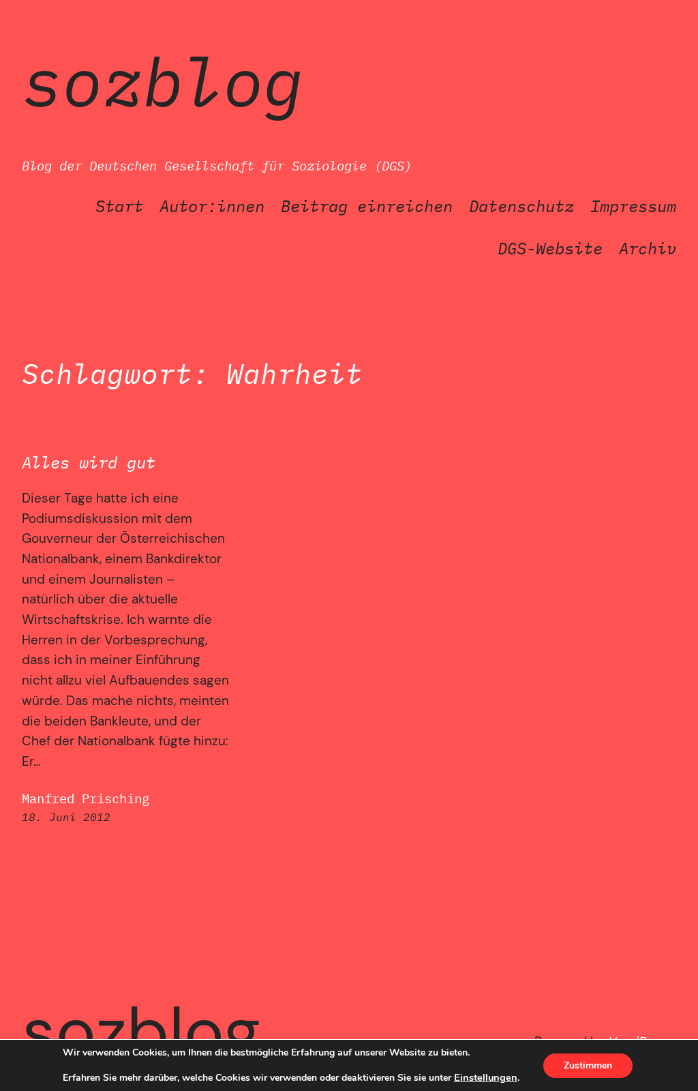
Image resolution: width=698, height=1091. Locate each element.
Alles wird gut (88, 463)
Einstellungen (485, 1077)
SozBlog (162, 81)
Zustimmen (588, 1065)
